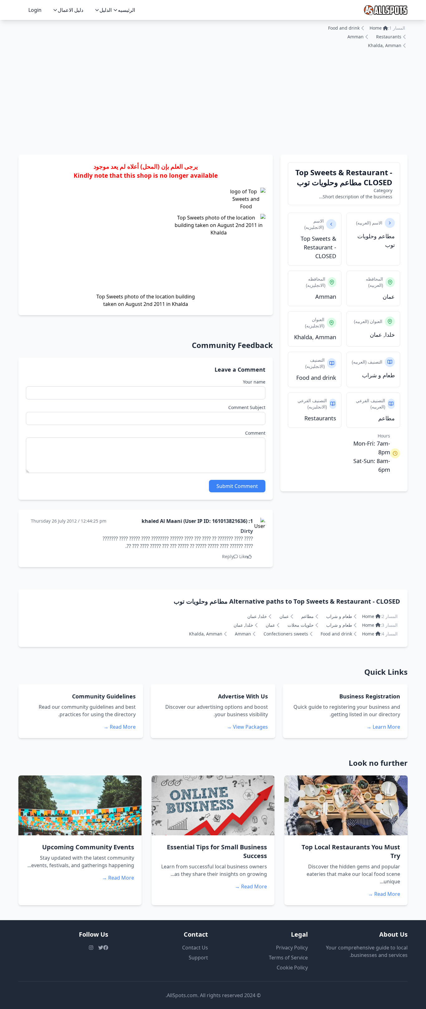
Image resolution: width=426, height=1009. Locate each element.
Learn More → (383, 726)
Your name (254, 382)
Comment (255, 433)
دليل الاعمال (70, 10)
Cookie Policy (292, 967)
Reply (228, 556)
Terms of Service (288, 957)
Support (198, 957)
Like (243, 556)
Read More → (120, 726)
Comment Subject (246, 407)
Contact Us (195, 947)
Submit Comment (237, 486)
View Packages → (247, 726)
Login (34, 10)
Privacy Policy (292, 947)
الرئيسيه (126, 10)
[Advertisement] (213, 108)
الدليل (105, 10)
